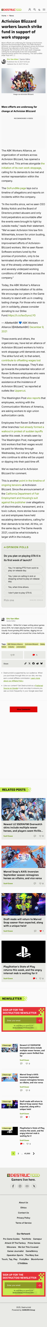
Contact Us (23, 1212)
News (11, 16)
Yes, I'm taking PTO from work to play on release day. (23, 569)
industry (11, 647)
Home (4, 16)
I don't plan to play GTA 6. (20, 592)
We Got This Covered (28, 1247)
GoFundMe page (16, 188)
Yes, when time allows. (18, 587)
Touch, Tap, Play (9, 1259)
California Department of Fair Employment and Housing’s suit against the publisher (20, 498)
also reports (33, 398)
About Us (23, 1202)
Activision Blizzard (31, 644)
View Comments (23, 709)
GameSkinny (32, 1251)
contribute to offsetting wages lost (21, 360)
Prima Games (34, 1243)
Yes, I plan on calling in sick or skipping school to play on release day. (23, 579)
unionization (21, 647)
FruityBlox (24, 1259)
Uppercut (20, 390)
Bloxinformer (37, 1259)
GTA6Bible (23, 1263)
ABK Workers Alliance (15, 644)
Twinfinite (26, 1239)
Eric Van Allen (12, 59)
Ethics (24, 1207)
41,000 (27, 1153)
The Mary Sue (31, 1255)
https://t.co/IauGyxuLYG (22, 315)
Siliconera (11, 1247)
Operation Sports (15, 1255)
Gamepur (37, 1239)
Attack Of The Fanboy (15, 1243)
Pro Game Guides (11, 1239)
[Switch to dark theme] (39, 9)
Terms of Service (18, 1027)
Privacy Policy (30, 1027)
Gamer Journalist (15, 1251)
